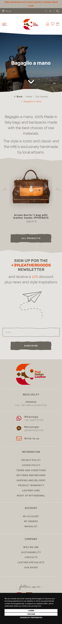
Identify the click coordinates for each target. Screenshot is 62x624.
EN (50, 15)
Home (29, 100)
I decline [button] (31, 614)
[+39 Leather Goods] (31, 28)
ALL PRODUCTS (31, 242)
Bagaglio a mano (33, 105)
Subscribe (31, 349)
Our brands (42, 100)
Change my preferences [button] (31, 617)
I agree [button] (31, 611)
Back (19, 100)
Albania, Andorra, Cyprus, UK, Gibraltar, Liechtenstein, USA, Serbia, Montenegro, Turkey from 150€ (31, 6)
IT (46, 15)
